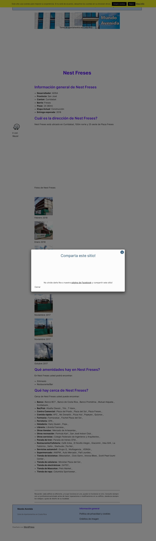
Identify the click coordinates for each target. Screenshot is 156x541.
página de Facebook (81, 282)
